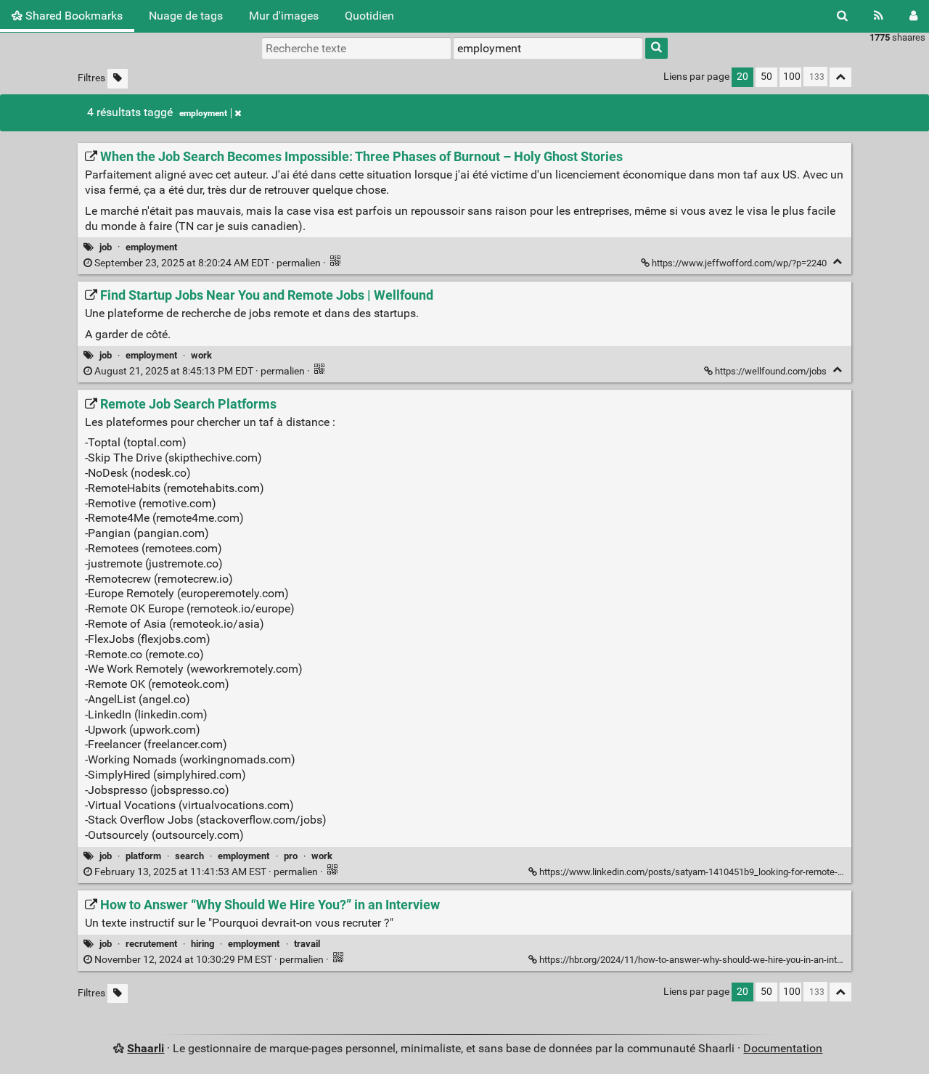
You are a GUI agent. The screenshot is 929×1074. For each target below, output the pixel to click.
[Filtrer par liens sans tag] (117, 79)
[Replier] (837, 261)
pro (291, 855)
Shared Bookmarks (72, 15)
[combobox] (548, 48)
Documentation (782, 1048)
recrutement (151, 943)
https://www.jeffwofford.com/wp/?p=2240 (739, 263)
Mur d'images (284, 15)
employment (203, 113)
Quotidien (369, 15)
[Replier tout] (840, 77)
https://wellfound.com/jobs (771, 371)
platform (143, 855)
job (105, 247)
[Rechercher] (842, 16)
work (201, 355)
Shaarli (145, 1048)
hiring (202, 943)
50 (766, 76)
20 (742, 76)
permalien (207, 263)
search (189, 855)
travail (307, 943)
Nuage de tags (186, 15)
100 (792, 76)
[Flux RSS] (878, 16)
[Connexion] (913, 16)
